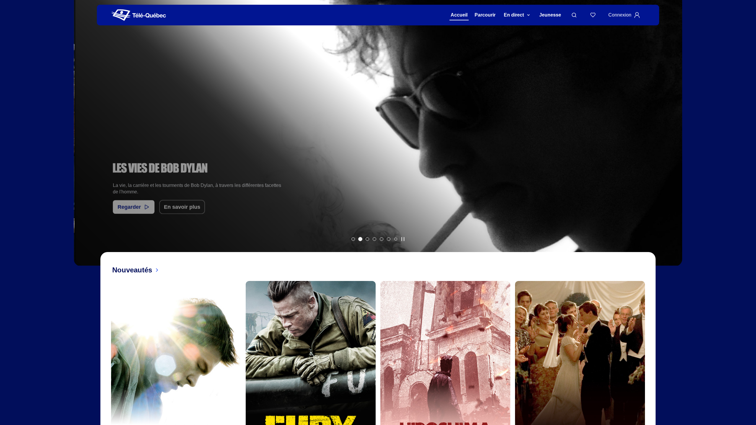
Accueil (459, 14)
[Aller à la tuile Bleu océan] (374, 239)
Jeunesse (550, 14)
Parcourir (485, 14)
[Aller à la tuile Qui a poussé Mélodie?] (353, 239)
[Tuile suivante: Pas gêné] (673, 140)
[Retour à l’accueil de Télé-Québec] (139, 15)
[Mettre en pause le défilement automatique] (402, 239)
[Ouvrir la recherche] (574, 15)
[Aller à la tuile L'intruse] (388, 239)
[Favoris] (593, 15)
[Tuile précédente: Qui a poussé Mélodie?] (82, 140)
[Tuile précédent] (106, 388)
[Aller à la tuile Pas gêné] (367, 239)
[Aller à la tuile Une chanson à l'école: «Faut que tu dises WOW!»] (395, 239)
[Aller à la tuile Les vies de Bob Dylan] (360, 239)
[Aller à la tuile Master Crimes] (381, 239)
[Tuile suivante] (650, 388)
